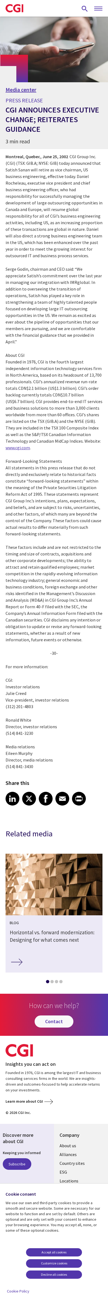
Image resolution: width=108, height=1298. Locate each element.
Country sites (72, 1163)
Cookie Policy (18, 1291)
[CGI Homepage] (14, 8)
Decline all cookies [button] (54, 1274)
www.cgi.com (18, 447)
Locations (69, 1181)
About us (68, 1145)
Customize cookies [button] (54, 1263)
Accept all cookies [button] (54, 1252)
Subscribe (17, 1164)
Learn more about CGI (24, 1101)
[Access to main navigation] (98, 9)
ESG (63, 1172)
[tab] (47, 982)
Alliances (68, 1154)
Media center (21, 89)
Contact (54, 1021)
